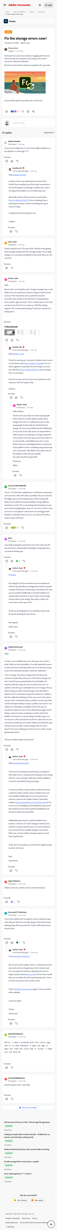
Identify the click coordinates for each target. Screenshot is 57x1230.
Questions (41, 12)
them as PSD (30, 974)
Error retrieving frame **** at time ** (18, 1174)
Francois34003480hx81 (17, 485)
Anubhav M (17, 168)
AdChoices (11, 1227)
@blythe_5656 (18, 354)
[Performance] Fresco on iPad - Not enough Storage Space (27, 1122)
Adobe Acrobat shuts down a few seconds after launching (26, 1149)
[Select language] (40, 5)
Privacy (34, 1218)
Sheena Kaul (13, 48)
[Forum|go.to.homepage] (19, 5)
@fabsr (13, 575)
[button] (4, 5)
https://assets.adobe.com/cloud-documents (31, 802)
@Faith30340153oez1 (20, 763)
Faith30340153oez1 (15, 647)
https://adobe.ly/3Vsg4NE (34, 363)
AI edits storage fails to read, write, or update (21, 1161)
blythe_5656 (13, 278)
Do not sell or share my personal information (35, 1223)
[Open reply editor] (28, 123)
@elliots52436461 (19, 175)
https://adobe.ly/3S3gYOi (18, 200)
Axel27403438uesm (15, 1034)
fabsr (10, 538)
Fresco (32, 12)
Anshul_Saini (17, 568)
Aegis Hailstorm (14, 881)
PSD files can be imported (23, 989)
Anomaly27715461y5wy (17, 912)
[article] (28, 151)
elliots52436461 (14, 141)
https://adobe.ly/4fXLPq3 (29, 370)
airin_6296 (12, 242)
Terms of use (26, 1218)
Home (8, 12)
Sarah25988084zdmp (16, 1078)
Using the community (12, 1218)
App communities (19, 12)
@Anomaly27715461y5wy (20, 956)
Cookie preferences (11, 1223)
